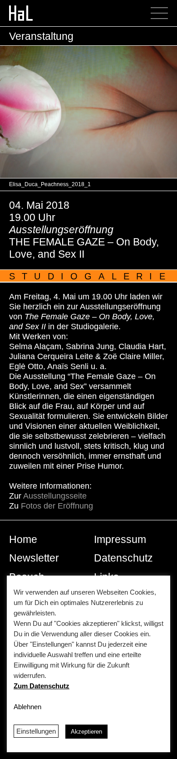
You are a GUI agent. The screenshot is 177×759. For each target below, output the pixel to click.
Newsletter (34, 558)
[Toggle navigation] (162, 13)
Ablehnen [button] (27, 707)
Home (23, 539)
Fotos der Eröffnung (58, 505)
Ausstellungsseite (55, 495)
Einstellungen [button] (36, 731)
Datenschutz (123, 558)
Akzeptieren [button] (86, 731)
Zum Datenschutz (41, 686)
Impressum (120, 539)
